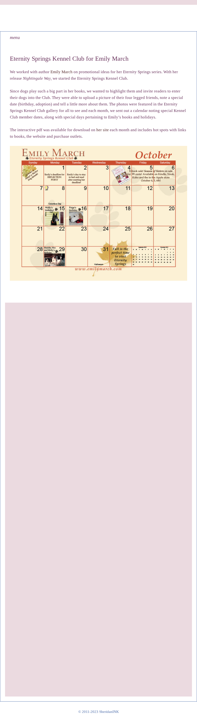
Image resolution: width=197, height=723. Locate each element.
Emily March (61, 72)
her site (102, 130)
